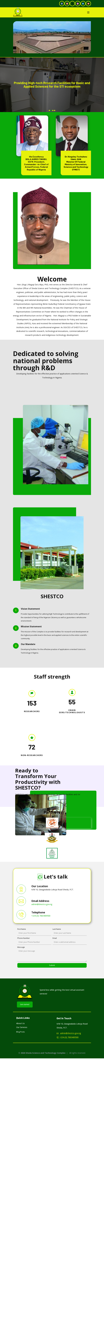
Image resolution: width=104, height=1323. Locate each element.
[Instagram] (77, 3)
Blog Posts (20, 1032)
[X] (72, 3)
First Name (21, 929)
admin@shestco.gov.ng (41, 904)
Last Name (57, 929)
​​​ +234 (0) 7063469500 (68, 1037)
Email (55, 938)
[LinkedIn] (83, 3)
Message (21, 947)
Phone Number (23, 938)
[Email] (67, 3)
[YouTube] (88, 3)
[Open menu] (88, 12)
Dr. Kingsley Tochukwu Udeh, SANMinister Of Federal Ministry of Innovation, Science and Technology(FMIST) (76, 163)
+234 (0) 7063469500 (40, 915)
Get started (24, 1004)
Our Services (21, 1027)
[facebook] (61, 3)
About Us (20, 1023)
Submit (52, 965)
